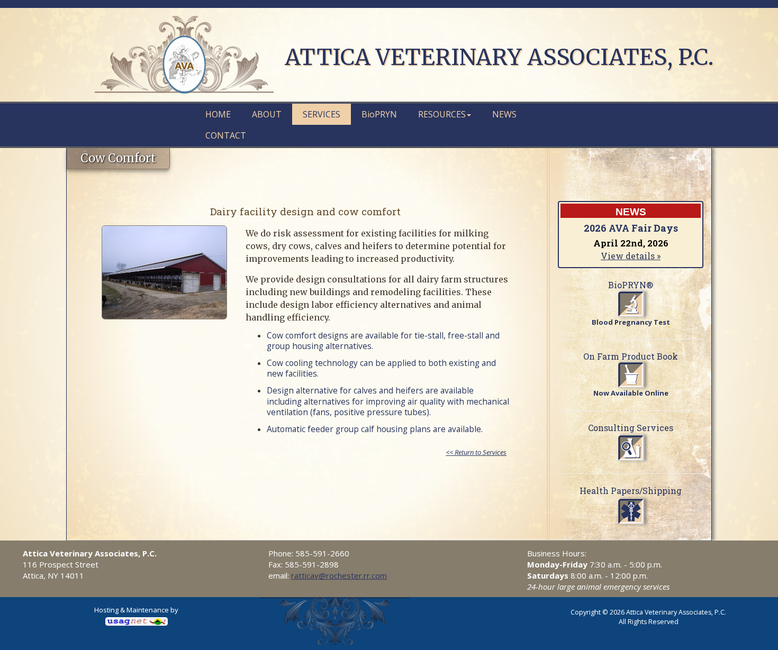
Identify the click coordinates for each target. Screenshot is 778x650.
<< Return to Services (476, 452)
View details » (631, 255)
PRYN (379, 114)
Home (218, 114)
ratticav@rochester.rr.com (339, 575)
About (267, 114)
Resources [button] (442, 114)
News (504, 114)
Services (321, 114)
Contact (225, 135)
